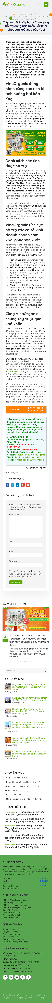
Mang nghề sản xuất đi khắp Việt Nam (22, 792)
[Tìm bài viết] (44, 670)
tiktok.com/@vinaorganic (27, 457)
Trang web (14, 561)
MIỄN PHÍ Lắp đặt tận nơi (13, 895)
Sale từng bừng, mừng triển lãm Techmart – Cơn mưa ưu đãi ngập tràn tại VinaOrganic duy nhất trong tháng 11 (29, 640)
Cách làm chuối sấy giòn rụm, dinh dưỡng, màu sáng (28, 721)
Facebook (7, 485)
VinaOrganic (10, 805)
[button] (40, 4)
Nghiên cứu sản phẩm (12, 922)
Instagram (22, 970)
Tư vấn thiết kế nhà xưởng (13, 932)
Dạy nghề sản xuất (10, 930)
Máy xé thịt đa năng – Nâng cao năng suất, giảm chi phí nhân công (29, 696)
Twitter (12, 485)
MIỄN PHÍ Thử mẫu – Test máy (15, 898)
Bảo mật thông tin (10, 903)
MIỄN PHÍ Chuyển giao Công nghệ (17, 901)
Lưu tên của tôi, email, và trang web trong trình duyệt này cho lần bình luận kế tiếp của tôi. (25, 574)
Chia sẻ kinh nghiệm (14, 771)
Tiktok (28, 970)
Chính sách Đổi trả (10, 911)
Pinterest (11, 970)
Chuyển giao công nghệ (13, 925)
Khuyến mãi (11, 788)
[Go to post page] (26, 619)
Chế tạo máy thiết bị (11, 927)
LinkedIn (17, 485)
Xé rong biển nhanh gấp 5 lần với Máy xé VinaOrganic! (29, 685)
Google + (23, 485)
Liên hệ (5, 874)
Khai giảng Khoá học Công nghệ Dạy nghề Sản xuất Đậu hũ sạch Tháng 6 (24, 821)
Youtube (16, 970)
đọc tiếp (13, 656)
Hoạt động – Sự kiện (11, 881)
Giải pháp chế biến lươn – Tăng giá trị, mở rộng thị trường (26, 806)
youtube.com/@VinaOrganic (30, 454)
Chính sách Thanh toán (12, 906)
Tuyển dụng (7, 876)
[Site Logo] (14, 4)
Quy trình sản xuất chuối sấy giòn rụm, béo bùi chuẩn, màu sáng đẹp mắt (28, 746)
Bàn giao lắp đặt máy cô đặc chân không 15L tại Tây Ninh (26, 839)
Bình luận (14, 514)
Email (28, 485)
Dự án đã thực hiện (10, 879)
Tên (11, 541)
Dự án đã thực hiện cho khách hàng (21, 775)
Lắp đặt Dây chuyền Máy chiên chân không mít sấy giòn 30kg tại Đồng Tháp (29, 733)
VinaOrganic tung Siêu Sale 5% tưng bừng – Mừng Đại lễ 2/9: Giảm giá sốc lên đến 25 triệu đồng (29, 709)
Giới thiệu (6, 871)
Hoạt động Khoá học (15, 783)
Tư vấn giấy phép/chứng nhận (15, 935)
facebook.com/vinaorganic (30, 460)
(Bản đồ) (13, 949)
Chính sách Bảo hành (11, 908)
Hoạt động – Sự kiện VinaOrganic (20, 779)
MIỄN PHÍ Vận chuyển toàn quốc (16, 893)
